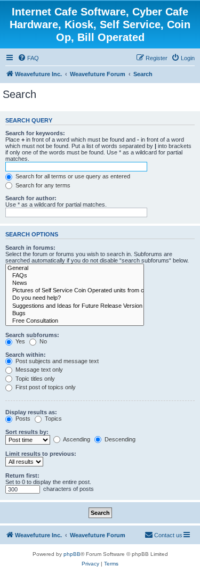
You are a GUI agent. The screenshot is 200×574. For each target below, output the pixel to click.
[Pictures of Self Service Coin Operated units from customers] (74, 290)
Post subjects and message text (56, 361)
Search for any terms (42, 185)
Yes (19, 341)
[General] (74, 268)
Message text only (38, 369)
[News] (74, 283)
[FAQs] (74, 276)
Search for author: (31, 198)
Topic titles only (34, 378)
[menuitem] (28, 58)
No (42, 341)
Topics (52, 418)
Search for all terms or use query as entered (72, 176)
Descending (119, 439)
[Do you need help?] (74, 298)
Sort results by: (27, 432)
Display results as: (31, 412)
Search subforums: (32, 335)
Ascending (76, 439)
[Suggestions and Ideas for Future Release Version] (74, 306)
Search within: (25, 354)
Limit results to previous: (40, 453)
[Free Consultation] (74, 321)
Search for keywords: (35, 133)
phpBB (72, 554)
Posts (22, 418)
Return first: (22, 475)
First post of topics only (45, 387)
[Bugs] (74, 313)
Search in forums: (30, 247)
